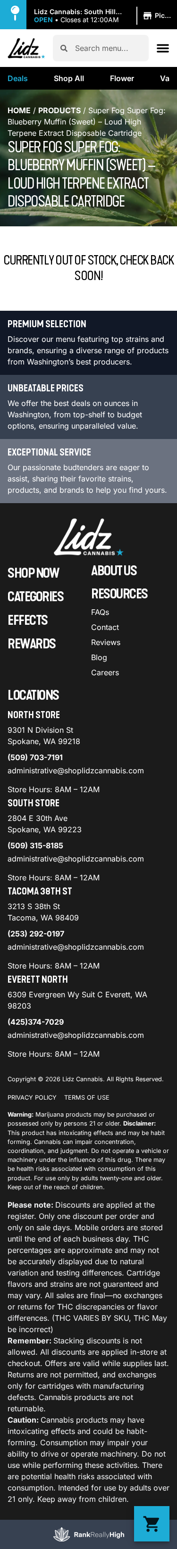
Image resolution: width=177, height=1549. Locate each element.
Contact (105, 627)
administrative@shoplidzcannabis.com (76, 770)
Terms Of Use (87, 1097)
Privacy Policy (32, 1097)
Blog (99, 657)
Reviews (105, 642)
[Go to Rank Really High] (88, 1534)
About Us (113, 571)
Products (59, 110)
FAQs (100, 612)
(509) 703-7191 (35, 757)
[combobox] (108, 48)
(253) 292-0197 (36, 933)
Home (19, 110)
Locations (33, 696)
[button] (105, 16)
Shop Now (33, 573)
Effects (28, 621)
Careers (105, 672)
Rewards (32, 644)
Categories (35, 597)
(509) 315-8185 (35, 845)
